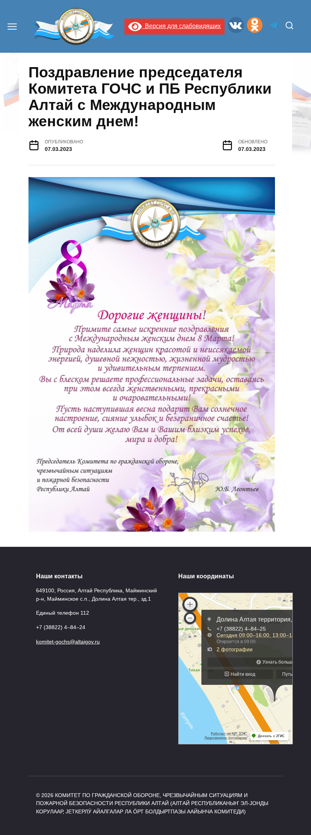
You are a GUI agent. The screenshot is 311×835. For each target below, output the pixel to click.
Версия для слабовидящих (181, 26)
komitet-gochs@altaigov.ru (68, 642)
